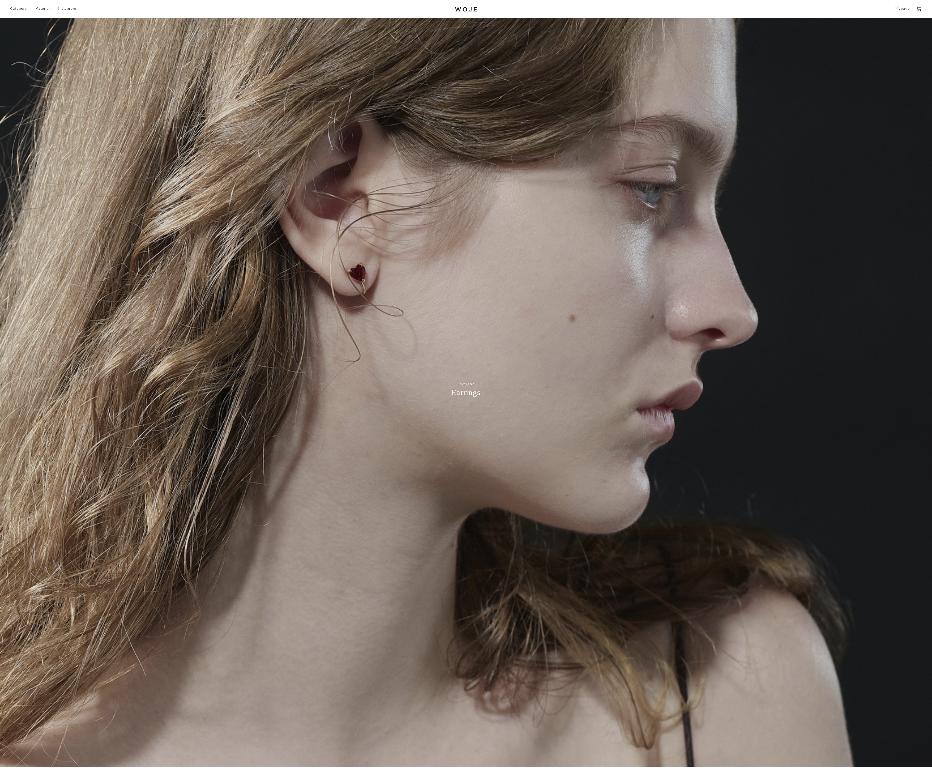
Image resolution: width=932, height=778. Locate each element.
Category (18, 8)
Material (42, 8)
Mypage (903, 8)
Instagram (67, 8)
